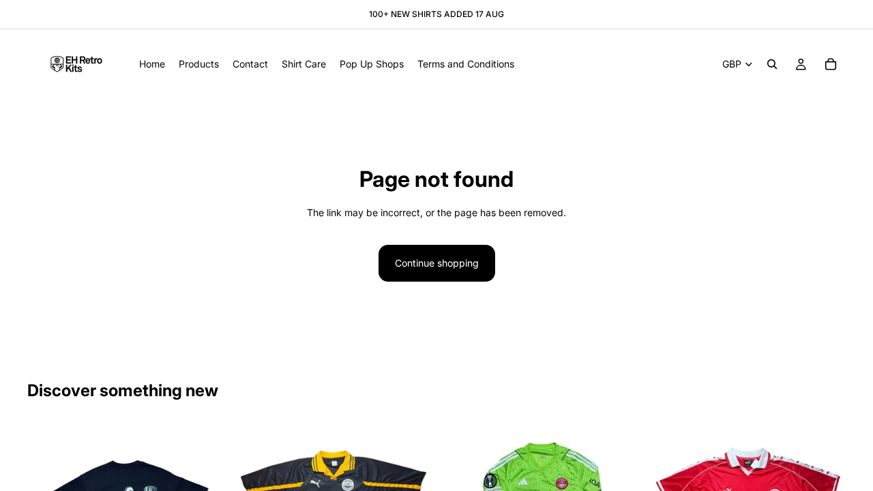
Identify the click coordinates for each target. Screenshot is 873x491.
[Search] (772, 64)
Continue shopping (437, 263)
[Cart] (831, 64)
